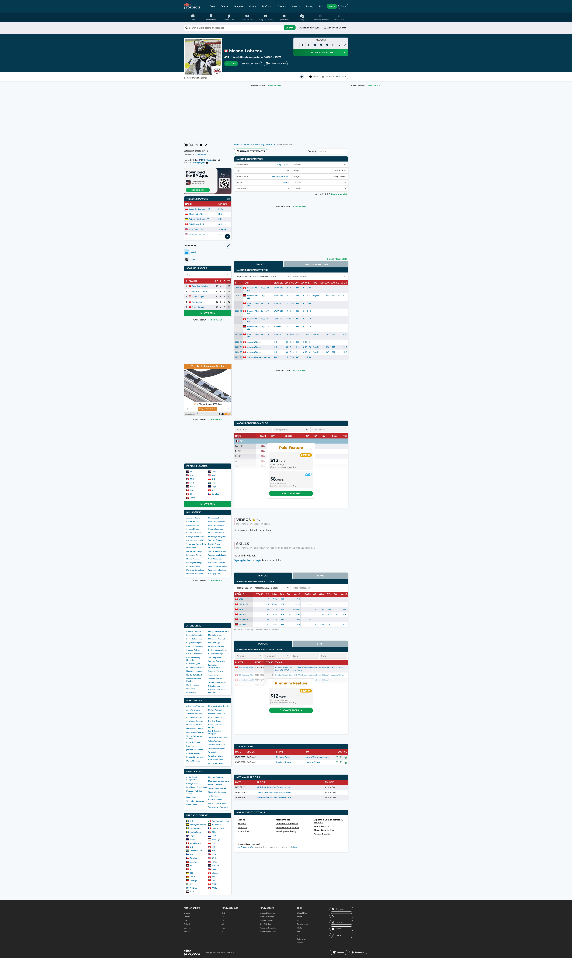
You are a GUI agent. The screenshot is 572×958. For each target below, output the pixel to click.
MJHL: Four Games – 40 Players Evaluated (274, 787)
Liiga (214, 486)
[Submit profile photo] (339, 45)
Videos (252, 6)
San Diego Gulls (215, 657)
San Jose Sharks (215, 540)
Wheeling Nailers (215, 756)
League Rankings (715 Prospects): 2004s (274, 792)
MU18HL (277, 303)
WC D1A (193, 888)
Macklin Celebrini (200, 291)
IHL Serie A (216, 824)
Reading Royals (214, 721)
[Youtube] (201, 145)
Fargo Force (191, 797)
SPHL (192, 483)
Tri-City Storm (214, 796)
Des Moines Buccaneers (196, 787)
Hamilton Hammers (194, 671)
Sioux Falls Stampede (217, 792)
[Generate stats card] (315, 45)
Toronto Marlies (215, 678)
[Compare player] (333, 45)
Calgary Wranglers (194, 642)
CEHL (214, 835)
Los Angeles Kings (194, 562)
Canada (285, 182)
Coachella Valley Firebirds (193, 658)
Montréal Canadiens (195, 570)
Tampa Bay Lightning (217, 551)
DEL (191, 873)
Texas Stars (213, 675)
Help (299, 920)
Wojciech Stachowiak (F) (199, 219)
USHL (214, 471)
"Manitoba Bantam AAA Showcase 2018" (274, 797)
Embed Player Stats (337, 258)
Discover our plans (321, 52)
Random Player (310, 27)
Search (289, 27)
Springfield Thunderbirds (214, 666)
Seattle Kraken (214, 544)
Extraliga (215, 494)
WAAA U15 (278, 288)
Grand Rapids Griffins (195, 667)
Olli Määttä (207, 160)
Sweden (187, 913)
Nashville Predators (194, 573)
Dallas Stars (191, 547)
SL (191, 869)
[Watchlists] (303, 45)
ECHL (220, 209)
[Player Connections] (309, 45)
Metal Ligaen (195, 843)
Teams (224, 6)
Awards (296, 6)
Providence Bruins (216, 646)
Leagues (238, 6)
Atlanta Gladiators (194, 713)
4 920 (315, 76)
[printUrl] (301, 76)
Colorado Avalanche (194, 540)
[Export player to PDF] (327, 45)
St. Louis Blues (214, 547)
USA (185, 920)
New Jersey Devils (215, 518)
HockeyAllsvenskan (198, 824)
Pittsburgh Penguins (217, 536)
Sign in (343, 6)
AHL (191, 475)
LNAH (214, 869)
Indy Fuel (190, 746)
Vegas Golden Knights (217, 566)
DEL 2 (192, 876)
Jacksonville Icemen (194, 749)
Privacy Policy (302, 924)
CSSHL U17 (278, 318)
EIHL (214, 832)
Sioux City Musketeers (217, 788)
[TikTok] (206, 145)
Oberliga (193, 880)
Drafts (265, 6)
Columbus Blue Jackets (196, 544)
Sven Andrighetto (200, 286)
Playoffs (316, 295)
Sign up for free (243, 560)
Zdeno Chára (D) (196, 214)
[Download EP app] (207, 181)
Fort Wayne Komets (194, 728)
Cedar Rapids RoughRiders (192, 778)
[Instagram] (196, 145)
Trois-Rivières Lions (216, 748)
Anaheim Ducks (193, 518)
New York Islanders (216, 521)
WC (191, 884)
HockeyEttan (195, 832)
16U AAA (222, 229)
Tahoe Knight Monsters (218, 737)
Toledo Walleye (214, 741)
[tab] (258, 264)
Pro (321, 6)
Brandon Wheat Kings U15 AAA (258, 289)
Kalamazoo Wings (193, 753)
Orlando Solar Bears (216, 713)
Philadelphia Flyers (216, 532)
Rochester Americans (217, 650)
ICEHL (192, 891)
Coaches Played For (316, 264)
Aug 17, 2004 (283, 164)
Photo (299, 928)
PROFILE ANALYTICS (335, 76)
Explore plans (291, 493)
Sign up (331, 6)
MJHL (276, 342)
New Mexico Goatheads (218, 706)
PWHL (214, 888)
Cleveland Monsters (194, 653)
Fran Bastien (200, 154)
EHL (191, 847)
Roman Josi (197, 302)
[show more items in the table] (227, 236)
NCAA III (215, 865)
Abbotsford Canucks (195, 631)
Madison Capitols (215, 777)
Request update (339, 194)
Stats (212, 6)
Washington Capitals (217, 570)
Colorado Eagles (193, 663)
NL (213, 490)
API (298, 931)
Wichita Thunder (215, 759)
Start (236, 144)
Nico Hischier (198, 307)
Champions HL (196, 850)
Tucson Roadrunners (217, 682)
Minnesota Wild (193, 566)
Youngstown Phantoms (218, 807)
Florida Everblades (194, 724)
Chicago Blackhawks (195, 536)
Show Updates (251, 63)
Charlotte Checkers (194, 646)
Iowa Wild (190, 688)
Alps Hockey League (220, 821)
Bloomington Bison (194, 717)
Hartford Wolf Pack (194, 675)
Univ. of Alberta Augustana (246, 57)
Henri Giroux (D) (196, 229)
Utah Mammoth (215, 559)
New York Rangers (216, 525)
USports (215, 873)
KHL (213, 479)
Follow (231, 63)
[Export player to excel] (321, 45)
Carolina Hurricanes (194, 532)
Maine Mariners (193, 761)
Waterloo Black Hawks (217, 803)
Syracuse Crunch (215, 671)
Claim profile (277, 63)
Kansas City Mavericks (195, 757)
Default (259, 264)
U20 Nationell (195, 828)
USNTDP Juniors (215, 799)
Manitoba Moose (215, 635)
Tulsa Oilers (213, 752)
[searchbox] (240, 28)
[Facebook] (186, 145)
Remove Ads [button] (374, 85)
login (259, 560)
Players (263, 643)
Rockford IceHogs (215, 653)
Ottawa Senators (215, 529)
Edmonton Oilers (193, 555)
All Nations (188, 931)
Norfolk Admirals (215, 710)
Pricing (309, 6)
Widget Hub (302, 913)
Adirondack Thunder (195, 706)
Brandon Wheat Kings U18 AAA (258, 304)
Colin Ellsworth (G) (196, 224)
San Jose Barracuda (216, 661)
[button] (339, 17)
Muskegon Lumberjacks (218, 781)
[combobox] (240, 28)
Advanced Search (336, 27)
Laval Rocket (191, 692)
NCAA (192, 486)
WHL (192, 490)
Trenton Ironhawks (216, 744)
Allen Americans (193, 710)
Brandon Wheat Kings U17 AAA (258, 296)
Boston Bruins (192, 521)
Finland (187, 924)
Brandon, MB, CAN (280, 176)
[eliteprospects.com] (192, 6)
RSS (298, 935)
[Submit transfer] (345, 45)
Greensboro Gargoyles (195, 732)
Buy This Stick (206, 408)
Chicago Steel (192, 783)
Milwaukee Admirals (217, 639)
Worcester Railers (215, 763)
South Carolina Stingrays (214, 732)
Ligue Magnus (218, 828)
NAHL (214, 475)
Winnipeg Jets (214, 573)
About (299, 916)
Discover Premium (291, 710)
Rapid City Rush (215, 717)
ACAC (268, 57)
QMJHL (193, 497)
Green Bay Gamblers (195, 801)
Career (300, 942)
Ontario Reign (214, 642)
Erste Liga (216, 839)
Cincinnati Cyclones (194, 721)
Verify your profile (245, 847)
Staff (320, 643)
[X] (191, 145)
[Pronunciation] (296, 45)
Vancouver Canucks (216, 562)
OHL (220, 224)
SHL (220, 219)
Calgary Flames (192, 529)
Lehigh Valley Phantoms (218, 631)
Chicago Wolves (193, 650)
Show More (207, 313)
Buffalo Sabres (192, 525)
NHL (220, 214)
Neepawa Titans (254, 342)
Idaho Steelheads (193, 742)
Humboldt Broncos (284, 762)
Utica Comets (214, 686)
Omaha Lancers (215, 784)
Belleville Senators (194, 639)
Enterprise (301, 939)
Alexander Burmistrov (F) (199, 209)
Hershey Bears (192, 685)
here (295, 847)
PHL (213, 843)
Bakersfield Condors (194, 635)
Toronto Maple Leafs (217, 555)
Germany (187, 928)
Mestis (192, 839)
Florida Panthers (193, 559)
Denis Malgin (198, 296)
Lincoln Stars (192, 804)
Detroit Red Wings (194, 551)
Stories (282, 6)
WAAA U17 (278, 295)
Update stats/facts (252, 151)
